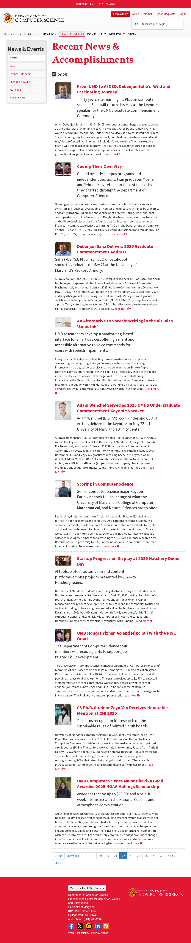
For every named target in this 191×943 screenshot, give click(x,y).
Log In (182, 14)
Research (27, 34)
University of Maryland (95, 4)
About (135, 14)
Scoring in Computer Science (105, 484)
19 (100, 856)
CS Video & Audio (20, 82)
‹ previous (73, 856)
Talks (13, 66)
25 (146, 856)
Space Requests (165, 14)
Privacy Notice (99, 933)
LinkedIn (98, 926)
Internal (147, 14)
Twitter (80, 926)
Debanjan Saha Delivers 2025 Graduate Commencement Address (115, 249)
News (13, 58)
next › (171, 856)
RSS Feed (106, 926)
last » (57, 862)
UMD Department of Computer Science (33, 18)
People (10, 34)
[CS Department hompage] (155, 891)
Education (48, 34)
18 (92, 856)
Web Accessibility (78, 933)
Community (96, 34)
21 (115, 856)
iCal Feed (15, 89)
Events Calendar (20, 74)
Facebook (71, 926)
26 (153, 856)
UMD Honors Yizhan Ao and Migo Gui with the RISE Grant (126, 635)
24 (138, 856)
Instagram (89, 926)
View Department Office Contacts (87, 887)
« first (58, 856)
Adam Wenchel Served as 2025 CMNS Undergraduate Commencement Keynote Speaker (128, 408)
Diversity (117, 34)
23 (130, 856)
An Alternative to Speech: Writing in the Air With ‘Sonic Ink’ (125, 323)
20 (108, 856)
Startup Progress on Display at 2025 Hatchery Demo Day (128, 561)
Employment (120, 14)
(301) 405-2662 (93, 919)
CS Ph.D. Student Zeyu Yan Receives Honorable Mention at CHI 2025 (122, 710)
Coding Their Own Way (99, 166)
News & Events (72, 34)
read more (110, 154)
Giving (133, 34)
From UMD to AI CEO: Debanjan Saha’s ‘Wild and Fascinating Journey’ (123, 89)
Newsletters (17, 97)
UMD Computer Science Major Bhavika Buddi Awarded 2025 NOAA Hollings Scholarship (121, 783)
